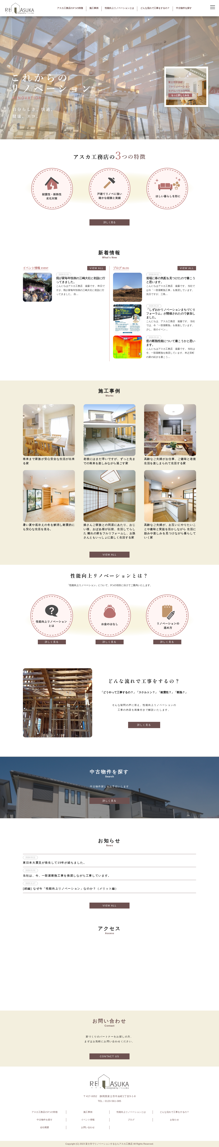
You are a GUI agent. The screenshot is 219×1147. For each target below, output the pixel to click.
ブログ (131, 1120)
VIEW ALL (96, 268)
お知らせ (174, 1120)
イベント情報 (88, 1120)
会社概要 (44, 1127)
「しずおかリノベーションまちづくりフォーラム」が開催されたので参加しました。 (170, 313)
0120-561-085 (113, 1101)
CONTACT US (109, 1056)
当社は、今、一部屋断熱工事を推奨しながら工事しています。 (67, 875)
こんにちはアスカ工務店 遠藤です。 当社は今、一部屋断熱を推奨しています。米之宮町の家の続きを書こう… (170, 352)
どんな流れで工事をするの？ (155, 8)
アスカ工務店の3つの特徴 (70, 8)
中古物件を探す (184, 8)
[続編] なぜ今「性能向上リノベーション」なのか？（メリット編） (70, 888)
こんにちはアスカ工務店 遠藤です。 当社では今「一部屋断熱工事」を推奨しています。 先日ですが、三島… (170, 290)
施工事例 (93, 8)
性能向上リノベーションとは (119, 8)
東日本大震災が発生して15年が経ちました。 (54, 862)
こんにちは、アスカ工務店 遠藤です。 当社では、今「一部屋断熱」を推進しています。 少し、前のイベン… (170, 325)
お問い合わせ (88, 1127)
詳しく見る (110, 222)
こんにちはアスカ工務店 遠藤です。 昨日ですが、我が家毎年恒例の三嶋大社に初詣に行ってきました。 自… (80, 290)
